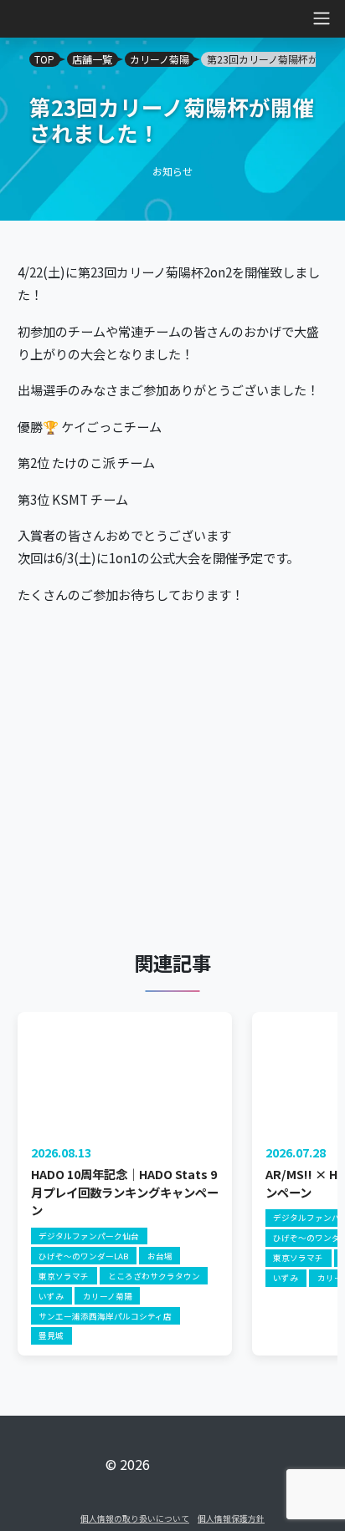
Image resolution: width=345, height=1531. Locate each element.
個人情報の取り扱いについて (134, 1518)
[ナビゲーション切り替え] (17, 19)
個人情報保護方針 (231, 1518)
